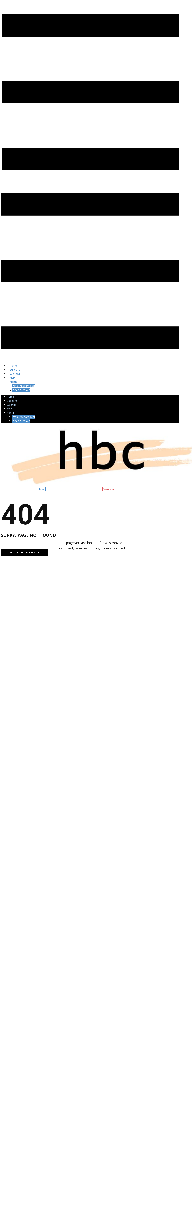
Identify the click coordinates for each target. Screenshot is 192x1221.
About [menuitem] (13, 381)
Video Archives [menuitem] (21, 390)
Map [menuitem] (12, 377)
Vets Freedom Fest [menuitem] (23, 385)
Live (42, 489)
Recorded (109, 489)
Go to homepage (24, 552)
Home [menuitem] (13, 365)
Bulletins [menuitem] (15, 369)
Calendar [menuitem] (15, 373)
